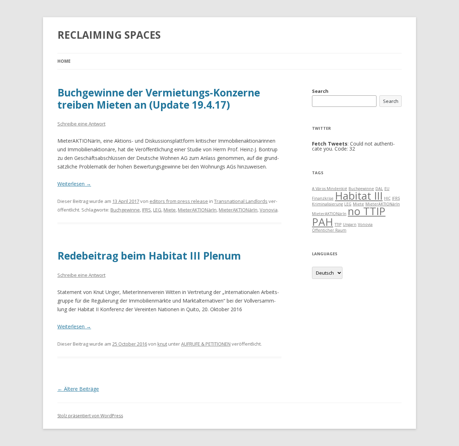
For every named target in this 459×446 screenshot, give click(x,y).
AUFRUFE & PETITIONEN (206, 344)
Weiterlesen (74, 183)
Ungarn (349, 224)
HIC (387, 198)
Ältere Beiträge (78, 388)
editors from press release (179, 201)
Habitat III (359, 196)
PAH (322, 222)
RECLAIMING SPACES (109, 35)
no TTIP (366, 211)
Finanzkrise (322, 198)
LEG (157, 210)
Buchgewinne (125, 210)
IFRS (146, 210)
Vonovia (269, 210)
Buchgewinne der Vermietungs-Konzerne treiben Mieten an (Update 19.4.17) (158, 99)
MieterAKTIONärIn (197, 210)
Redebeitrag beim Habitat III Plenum (149, 255)
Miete (170, 210)
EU (386, 188)
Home (64, 61)
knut (162, 344)
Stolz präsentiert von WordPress (90, 416)
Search (320, 91)
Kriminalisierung (327, 204)
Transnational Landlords (241, 201)
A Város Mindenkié (329, 188)
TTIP (338, 224)
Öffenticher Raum (329, 230)
